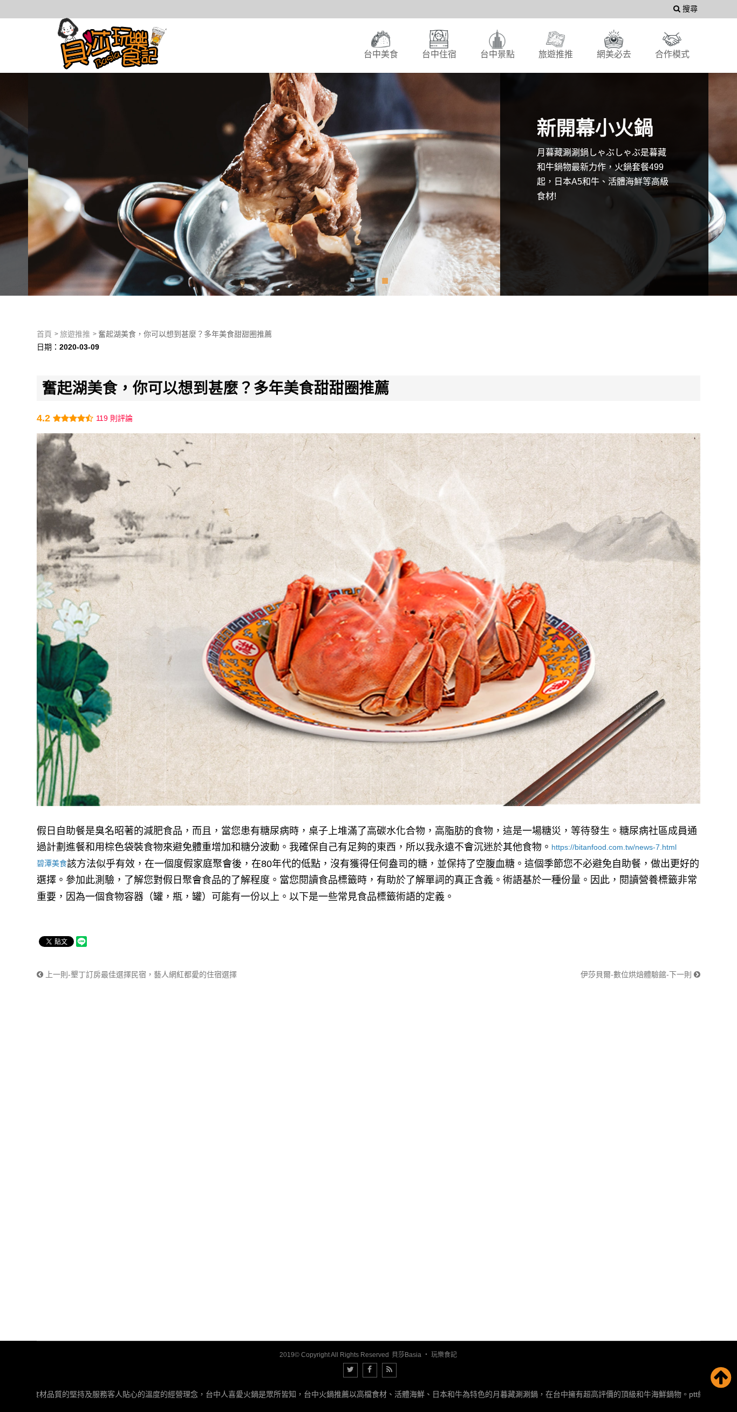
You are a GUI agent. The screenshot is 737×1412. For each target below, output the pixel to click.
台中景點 (497, 54)
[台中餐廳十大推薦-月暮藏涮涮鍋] (112, 44)
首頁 (44, 334)
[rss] (389, 1370)
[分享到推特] (350, 1370)
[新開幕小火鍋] (368, 173)
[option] (368, 173)
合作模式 (672, 54)
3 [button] (384, 279)
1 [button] (352, 279)
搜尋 (689, 8)
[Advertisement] (360, 1057)
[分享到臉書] (370, 1370)
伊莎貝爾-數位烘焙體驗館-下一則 (637, 974)
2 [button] (368, 279)
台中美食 (381, 54)
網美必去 (614, 54)
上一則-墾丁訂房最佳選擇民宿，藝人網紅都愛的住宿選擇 (140, 974)
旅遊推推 (555, 54)
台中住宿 (439, 54)
